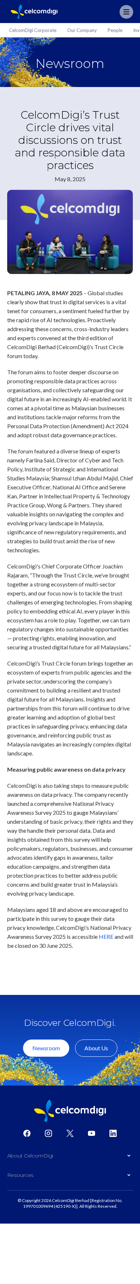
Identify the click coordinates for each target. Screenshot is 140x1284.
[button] (70, 1157)
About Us (96, 1048)
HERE (106, 936)
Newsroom (46, 1048)
